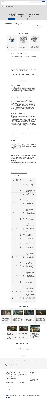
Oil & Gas (31, 373)
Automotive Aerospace (33, 380)
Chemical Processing (33, 374)
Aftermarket (7, 387)
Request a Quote (20, 383)
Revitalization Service (9, 383)
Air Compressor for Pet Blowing (34, 372)
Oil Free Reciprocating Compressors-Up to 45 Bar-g (11, 375)
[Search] (29, 2)
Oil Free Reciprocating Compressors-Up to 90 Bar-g (11, 377)
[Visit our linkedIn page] (9, 389)
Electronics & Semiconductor (34, 379)
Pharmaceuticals (32, 378)
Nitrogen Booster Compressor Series (11, 378)
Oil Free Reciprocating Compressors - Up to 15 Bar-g (11, 373)
